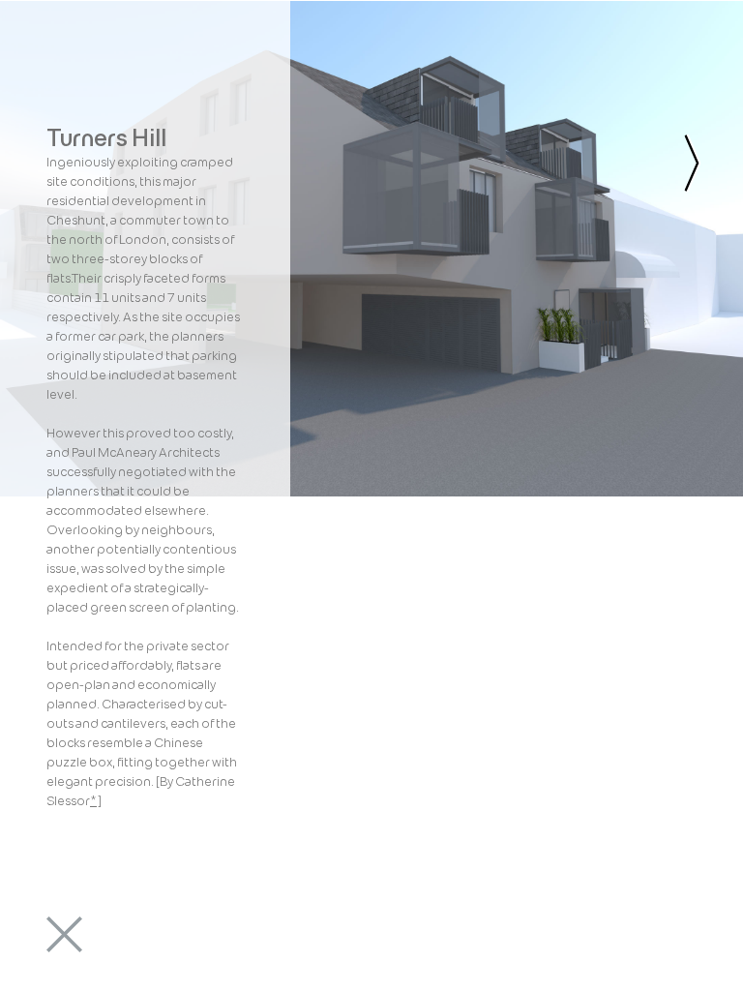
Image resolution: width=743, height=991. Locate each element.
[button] (65, 70)
